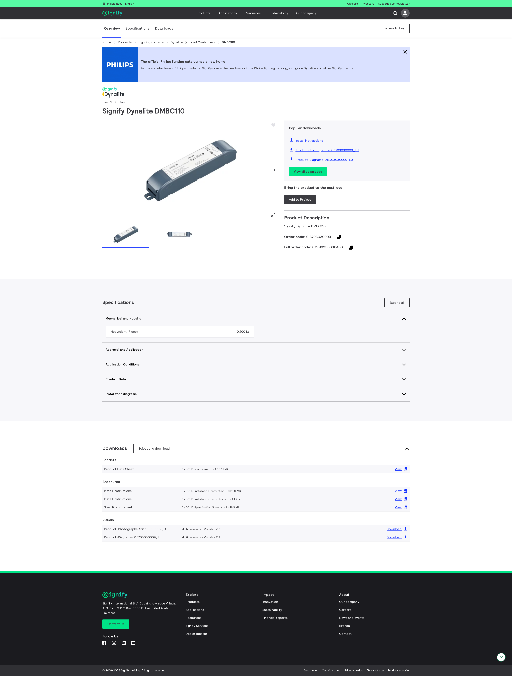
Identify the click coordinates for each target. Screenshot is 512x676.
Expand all (397, 303)
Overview (112, 28)
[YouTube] (133, 643)
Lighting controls (151, 42)
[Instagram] (114, 643)
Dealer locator (196, 634)
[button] (106, 169)
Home (106, 42)
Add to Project (300, 199)
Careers (345, 610)
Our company (306, 13)
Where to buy (395, 28)
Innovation (270, 602)
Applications (227, 13)
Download (394, 529)
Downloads (164, 28)
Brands (344, 626)
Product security (399, 670)
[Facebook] (104, 643)
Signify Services (197, 626)
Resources (253, 13)
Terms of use (375, 670)
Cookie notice (331, 670)
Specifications (137, 28)
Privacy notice (353, 670)
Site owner (311, 670)
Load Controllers (202, 42)
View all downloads (308, 171)
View (398, 469)
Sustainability (278, 13)
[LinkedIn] (124, 643)
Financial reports (275, 618)
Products (203, 13)
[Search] (395, 13)
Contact (345, 634)
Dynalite (177, 42)
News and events (351, 618)
